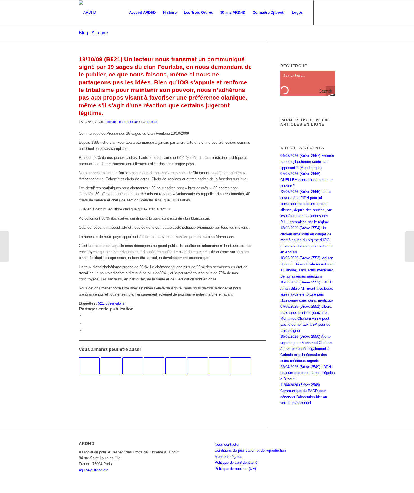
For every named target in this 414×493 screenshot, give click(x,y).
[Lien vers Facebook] (322, 12)
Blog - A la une (93, 32)
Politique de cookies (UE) (235, 469)
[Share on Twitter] (85, 330)
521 (101, 303)
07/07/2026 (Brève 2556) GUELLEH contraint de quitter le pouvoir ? (306, 180)
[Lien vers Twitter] (331, 12)
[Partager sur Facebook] (85, 315)
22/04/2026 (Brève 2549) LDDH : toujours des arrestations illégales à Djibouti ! (307, 373)
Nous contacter (227, 444)
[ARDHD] (87, 12)
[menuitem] (142, 12)
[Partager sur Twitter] (85, 323)
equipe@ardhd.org (93, 470)
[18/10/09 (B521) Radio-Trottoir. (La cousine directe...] (4, 246)
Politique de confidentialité (236, 462)
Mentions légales (228, 456)
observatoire (115, 303)
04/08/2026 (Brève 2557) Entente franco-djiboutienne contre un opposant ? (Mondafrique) (307, 162)
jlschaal (152, 121)
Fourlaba (111, 121)
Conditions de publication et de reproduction (250, 450)
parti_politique (128, 121)
